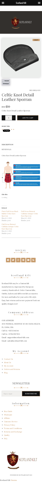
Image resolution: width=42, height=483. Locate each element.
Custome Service (11, 422)
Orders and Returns (12, 369)
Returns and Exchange (13, 432)
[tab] (21, 144)
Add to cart (27, 118)
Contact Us (8, 359)
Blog (6, 373)
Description (7, 145)
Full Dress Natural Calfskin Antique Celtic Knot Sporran (29, 213)
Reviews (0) (6, 149)
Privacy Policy (9, 425)
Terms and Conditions (13, 428)
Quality (7, 435)
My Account (8, 366)
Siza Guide (8, 411)
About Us (7, 362)
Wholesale (8, 415)
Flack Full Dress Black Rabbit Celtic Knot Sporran (10, 213)
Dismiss (14, 480)
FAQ (5, 438)
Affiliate (7, 418)
